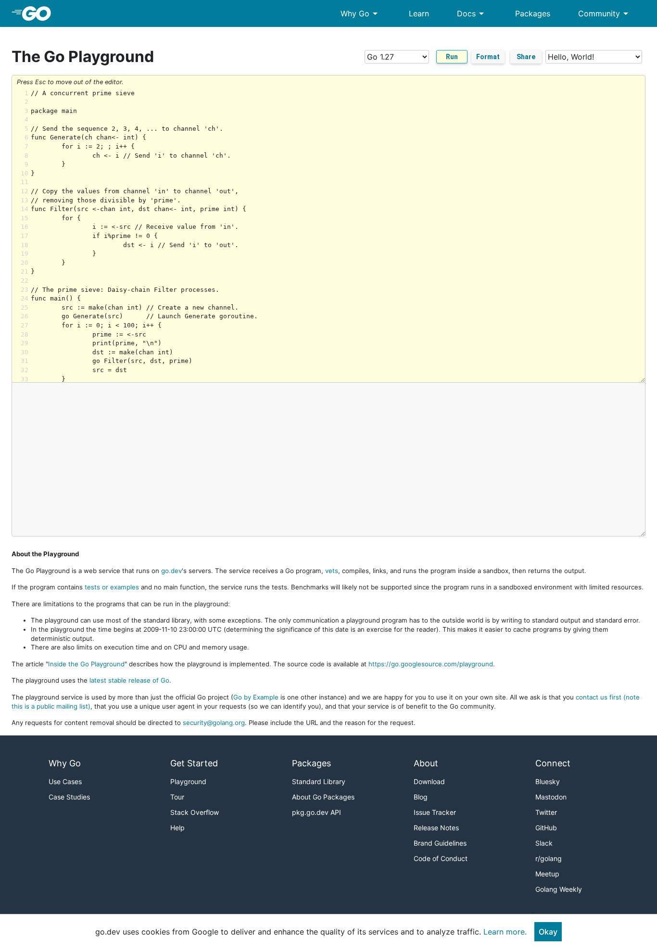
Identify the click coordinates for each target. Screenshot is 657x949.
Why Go (361, 13)
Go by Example (255, 697)
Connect (552, 763)
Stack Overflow (194, 812)
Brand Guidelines (440, 843)
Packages (532, 13)
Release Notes (436, 828)
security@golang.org (214, 722)
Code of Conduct (440, 858)
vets (331, 570)
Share (526, 57)
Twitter (546, 812)
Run (452, 57)
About (426, 763)
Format (488, 57)
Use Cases (65, 781)
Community (605, 13)
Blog (421, 797)
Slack (544, 843)
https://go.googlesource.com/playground (430, 664)
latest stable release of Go (129, 680)
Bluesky (547, 781)
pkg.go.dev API (316, 812)
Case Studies (69, 797)
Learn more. (505, 932)
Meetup (547, 874)
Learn (419, 13)
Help (177, 828)
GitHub (546, 828)
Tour (177, 797)
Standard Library (318, 781)
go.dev (171, 570)
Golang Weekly (558, 889)
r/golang (548, 858)
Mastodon (551, 797)
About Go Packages (323, 797)
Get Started (194, 763)
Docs (472, 13)
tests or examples (112, 587)
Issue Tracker (435, 812)
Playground (188, 781)
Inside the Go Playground (86, 664)
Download (429, 781)
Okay (548, 932)
